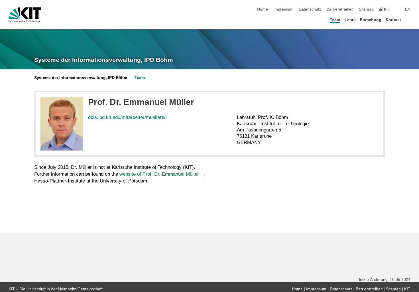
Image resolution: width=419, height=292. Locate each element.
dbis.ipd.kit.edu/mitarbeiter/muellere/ (127, 117)
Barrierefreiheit (340, 9)
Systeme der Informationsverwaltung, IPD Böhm (103, 59)
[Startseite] (408, 19)
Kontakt (393, 20)
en (407, 9)
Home (262, 9)
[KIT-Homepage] (25, 14)
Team (335, 20)
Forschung (370, 20)
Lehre (350, 20)
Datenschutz (310, 9)
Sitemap (366, 9)
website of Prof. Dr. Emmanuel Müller (159, 174)
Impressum (283, 9)
